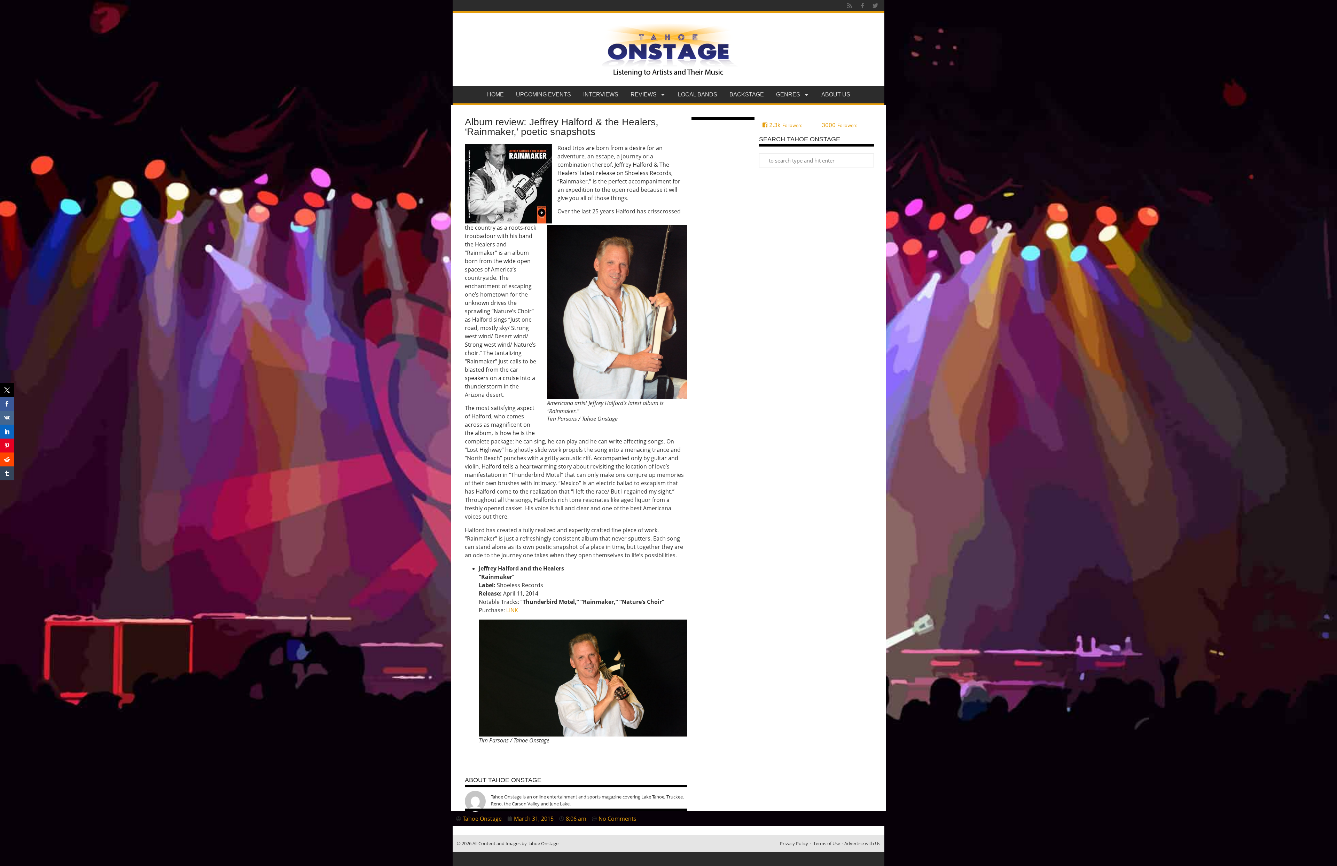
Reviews (644, 94)
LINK (512, 610)
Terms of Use (826, 843)
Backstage (746, 94)
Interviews (600, 94)
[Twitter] (875, 5)
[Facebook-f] (862, 5)
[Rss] (849, 5)
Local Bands (697, 94)
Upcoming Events (543, 94)
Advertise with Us (862, 843)
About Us (835, 94)
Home (495, 94)
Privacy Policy (794, 843)
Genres (788, 94)
